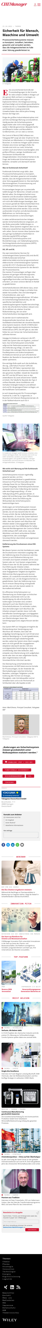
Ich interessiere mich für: (12, 817)
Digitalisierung (11, 1276)
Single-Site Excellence (10, 1071)
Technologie (18, 1028)
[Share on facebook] (3, 845)
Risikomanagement (13, 776)
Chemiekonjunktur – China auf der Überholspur (21, 1157)
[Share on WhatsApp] (17, 845)
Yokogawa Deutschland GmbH (14, 799)
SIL (30, 776)
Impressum (8, 1305)
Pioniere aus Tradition (11, 1197)
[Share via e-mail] (22, 845)
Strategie (17, 1154)
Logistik (7, 1279)
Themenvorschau (11, 1313)
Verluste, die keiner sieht (12, 1030)
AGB (4, 1310)
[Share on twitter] (8, 845)
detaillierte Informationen (14, 825)
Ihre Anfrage (8, 831)
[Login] (35, 4)
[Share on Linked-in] (13, 845)
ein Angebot (10, 820)
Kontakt (7, 1295)
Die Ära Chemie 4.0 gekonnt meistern (17, 890)
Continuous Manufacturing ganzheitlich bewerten (13, 1113)
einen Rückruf (10, 823)
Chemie (15, 1068)
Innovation (8, 1269)
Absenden (32, 1230)
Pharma (22, 1109)
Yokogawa (9, 782)
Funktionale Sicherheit (17, 770)
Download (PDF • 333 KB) (20, 762)
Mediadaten (8, 1300)
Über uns (7, 1298)
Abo (4, 1303)
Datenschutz (9, 1308)
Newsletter (8, 1293)
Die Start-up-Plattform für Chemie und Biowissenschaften (14, 937)
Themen (18, 26)
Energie (7, 1274)
